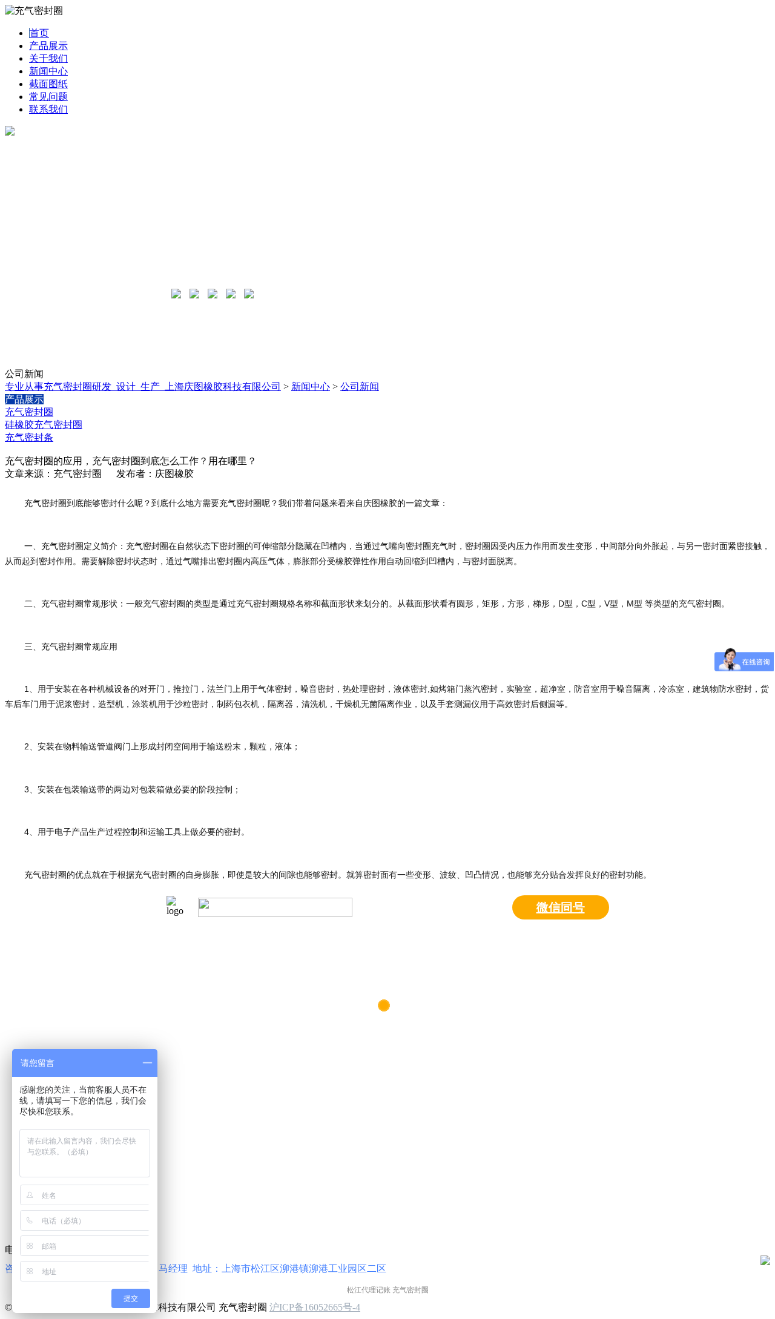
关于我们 (48, 58)
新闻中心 (48, 71)
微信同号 (560, 907)
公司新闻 (359, 386)
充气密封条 (29, 437)
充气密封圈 (29, 412)
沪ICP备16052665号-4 (314, 1307)
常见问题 (48, 96)
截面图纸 (48, 84)
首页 (39, 33)
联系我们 (48, 109)
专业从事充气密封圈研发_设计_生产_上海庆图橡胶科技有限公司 (143, 386)
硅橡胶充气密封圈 (43, 424)
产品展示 (48, 46)
